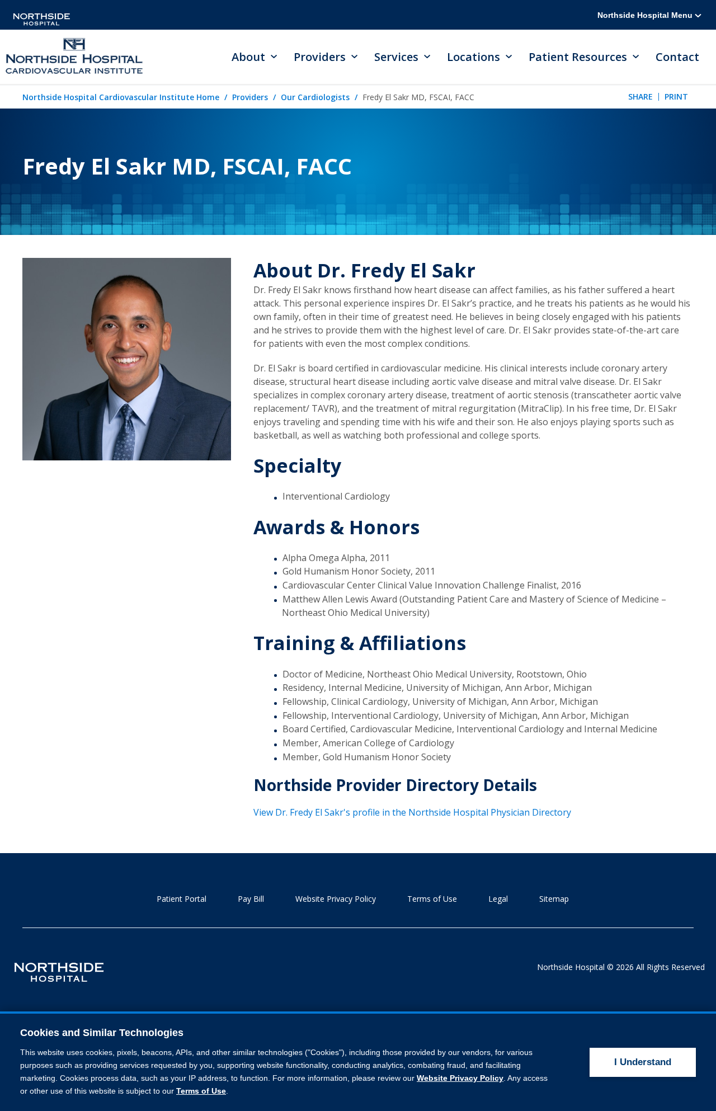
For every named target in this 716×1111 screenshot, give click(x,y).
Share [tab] (640, 96)
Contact (677, 56)
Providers (250, 97)
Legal (498, 898)
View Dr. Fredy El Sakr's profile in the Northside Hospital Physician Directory (412, 812)
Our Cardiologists (315, 97)
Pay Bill (251, 898)
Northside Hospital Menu (646, 15)
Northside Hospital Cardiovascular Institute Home (120, 97)
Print (676, 96)
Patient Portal (181, 898)
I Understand (642, 1062)
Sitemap (554, 898)
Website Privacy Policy (335, 898)
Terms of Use (432, 898)
